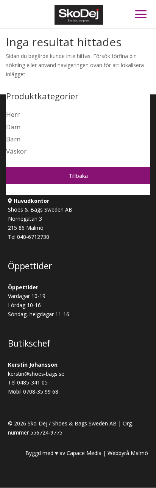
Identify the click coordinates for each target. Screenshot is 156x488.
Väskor (16, 151)
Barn (13, 139)
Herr (13, 114)
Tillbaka (78, 175)
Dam (13, 126)
